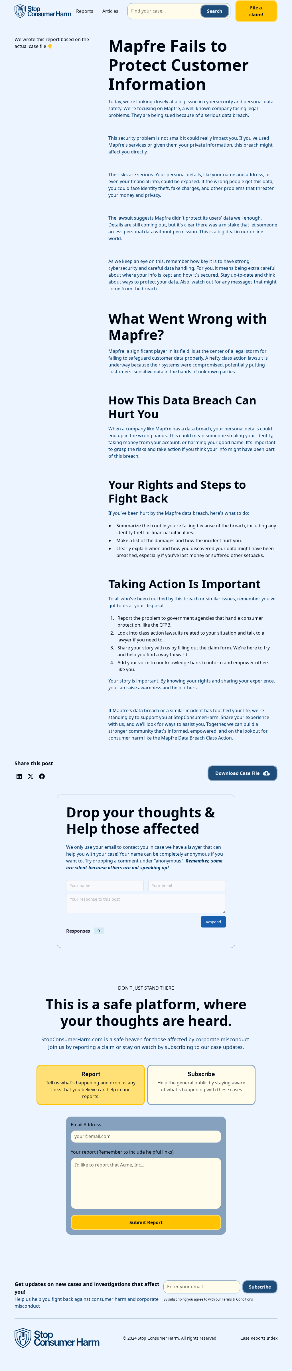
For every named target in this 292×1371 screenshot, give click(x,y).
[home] (43, 11)
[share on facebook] (41, 776)
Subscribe (260, 1287)
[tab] (90, 1085)
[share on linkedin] (19, 776)
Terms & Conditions (237, 1299)
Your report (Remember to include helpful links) (122, 1152)
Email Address (86, 1124)
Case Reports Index (258, 1338)
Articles (110, 11)
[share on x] (30, 776)
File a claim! (256, 11)
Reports (84, 11)
